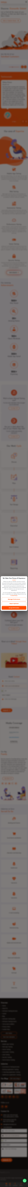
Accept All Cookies (14, 608)
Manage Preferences (14, 599)
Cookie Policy (13, 595)
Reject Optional (14, 603)
